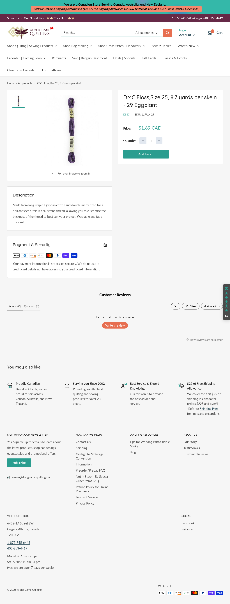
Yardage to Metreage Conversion (90, 456)
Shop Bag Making (75, 46)
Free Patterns (51, 70)
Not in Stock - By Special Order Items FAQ (92, 479)
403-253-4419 (17, 548)
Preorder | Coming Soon (24, 58)
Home (10, 83)
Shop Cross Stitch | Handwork (119, 46)
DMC (126, 114)
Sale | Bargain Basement (89, 58)
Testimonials (192, 448)
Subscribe (19, 463)
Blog (133, 452)
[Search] (167, 33)
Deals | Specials (124, 58)
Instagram (187, 529)
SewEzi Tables (161, 46)
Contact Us (83, 442)
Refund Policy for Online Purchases (92, 489)
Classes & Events (174, 58)
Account (185, 35)
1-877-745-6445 (18, 542)
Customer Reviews (196, 454)
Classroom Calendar (21, 70)
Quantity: (129, 140)
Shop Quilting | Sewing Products (30, 46)
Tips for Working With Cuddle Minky (150, 444)
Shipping (81, 448)
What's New (186, 46)
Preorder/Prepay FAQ (90, 470)
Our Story (190, 442)
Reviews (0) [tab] (15, 306)
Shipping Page (209, 409)
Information (83, 464)
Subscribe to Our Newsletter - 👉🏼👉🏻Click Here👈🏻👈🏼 (40, 18)
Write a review (115, 325)
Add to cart (146, 154)
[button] (226, 302)
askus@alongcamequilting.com (32, 477)
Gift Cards (149, 58)
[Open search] (175, 306)
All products (25, 83)
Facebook (188, 523)
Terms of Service (87, 497)
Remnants (59, 58)
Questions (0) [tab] (31, 306)
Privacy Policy (85, 503)
